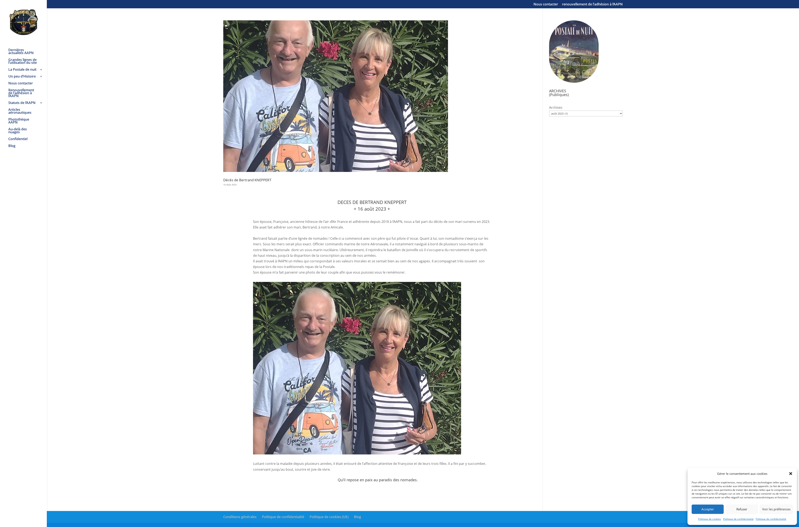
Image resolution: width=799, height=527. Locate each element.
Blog (11, 146)
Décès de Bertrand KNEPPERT (247, 179)
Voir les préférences (776, 509)
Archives (555, 107)
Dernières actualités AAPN (21, 51)
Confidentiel (17, 139)
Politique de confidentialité (738, 519)
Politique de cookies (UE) (329, 517)
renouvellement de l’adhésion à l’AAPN (592, 4)
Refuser (741, 509)
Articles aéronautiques (19, 111)
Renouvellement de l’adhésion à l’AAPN (21, 93)
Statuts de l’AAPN (22, 103)
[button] (791, 473)
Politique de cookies (709, 519)
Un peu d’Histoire (22, 77)
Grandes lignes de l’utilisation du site (22, 61)
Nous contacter (545, 4)
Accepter (707, 509)
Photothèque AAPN (18, 121)
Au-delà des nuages (17, 131)
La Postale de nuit (22, 70)
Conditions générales (240, 517)
